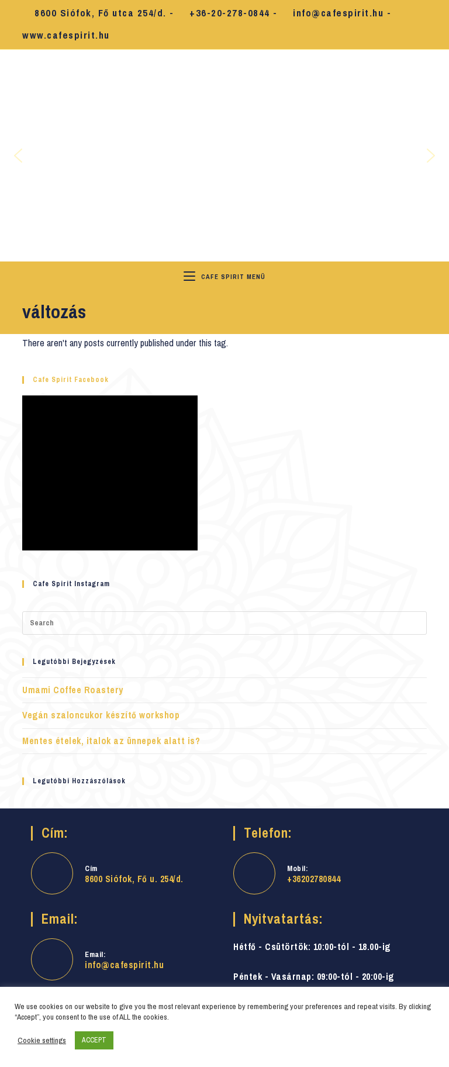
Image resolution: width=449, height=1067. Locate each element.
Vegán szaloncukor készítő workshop (100, 715)
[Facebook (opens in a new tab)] (407, 25)
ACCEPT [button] (94, 1040)
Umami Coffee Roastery (72, 689)
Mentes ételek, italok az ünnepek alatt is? (111, 740)
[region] (224, 155)
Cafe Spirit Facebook (71, 379)
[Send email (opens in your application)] (421, 25)
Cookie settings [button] (42, 1040)
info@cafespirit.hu (124, 964)
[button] (18, 155)
